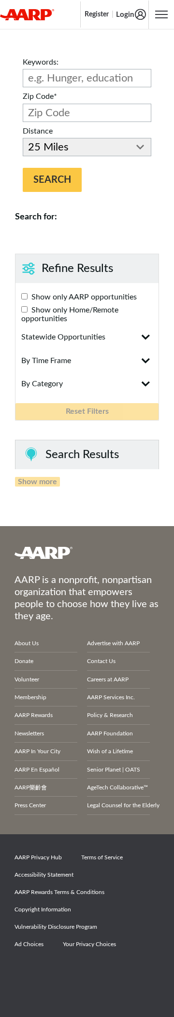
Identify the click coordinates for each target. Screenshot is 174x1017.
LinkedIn (127, 971)
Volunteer (26, 679)
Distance (38, 131)
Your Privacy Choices (89, 944)
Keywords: (40, 62)
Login (125, 14)
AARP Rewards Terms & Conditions (59, 892)
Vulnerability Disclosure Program (55, 927)
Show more (37, 482)
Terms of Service (102, 857)
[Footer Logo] (87, 552)
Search (52, 180)
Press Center (30, 805)
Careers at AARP (108, 679)
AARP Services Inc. (111, 697)
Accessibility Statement (43, 875)
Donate (23, 661)
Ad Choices (29, 944)
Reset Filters (87, 411)
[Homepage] (27, 14)
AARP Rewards (33, 715)
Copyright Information (42, 909)
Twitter (60, 971)
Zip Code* (40, 96)
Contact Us (101, 661)
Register (97, 14)
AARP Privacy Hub (38, 857)
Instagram (93, 971)
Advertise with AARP (113, 643)
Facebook (26, 971)
